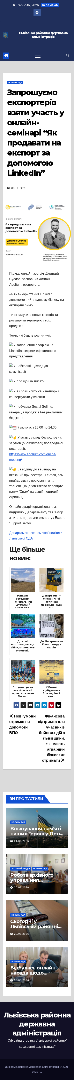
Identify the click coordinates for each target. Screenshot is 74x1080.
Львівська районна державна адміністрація (43, 35)
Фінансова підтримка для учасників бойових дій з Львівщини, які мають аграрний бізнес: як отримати (51, 738)
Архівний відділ (21, 868)
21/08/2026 (21, 841)
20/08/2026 (21, 887)
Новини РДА (15, 82)
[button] (67, 55)
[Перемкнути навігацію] (37, 55)
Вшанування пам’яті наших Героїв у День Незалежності (36, 834)
